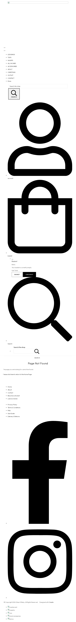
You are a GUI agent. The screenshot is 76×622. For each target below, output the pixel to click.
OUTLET (10, 75)
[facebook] (40, 523)
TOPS (9, 57)
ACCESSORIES (12, 66)
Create (51, 602)
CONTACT (11, 78)
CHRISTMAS (11, 72)
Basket (17, 274)
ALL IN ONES (12, 63)
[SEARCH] (36, 351)
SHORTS (10, 60)
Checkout (29, 274)
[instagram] (40, 598)
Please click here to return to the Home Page (17, 374)
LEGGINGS (11, 54)
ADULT (10, 69)
